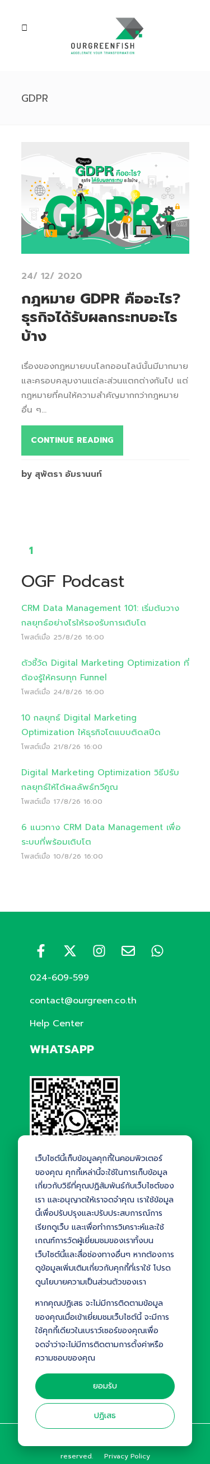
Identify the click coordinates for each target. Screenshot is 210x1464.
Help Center (56, 1023)
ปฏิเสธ (105, 1416)
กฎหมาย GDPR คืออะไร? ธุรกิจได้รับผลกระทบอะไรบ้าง (100, 318)
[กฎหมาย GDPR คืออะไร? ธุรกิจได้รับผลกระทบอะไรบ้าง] (105, 246)
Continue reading (72, 440)
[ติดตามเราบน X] (70, 951)
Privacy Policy (127, 1456)
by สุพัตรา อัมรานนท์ (61, 474)
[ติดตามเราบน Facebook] (41, 951)
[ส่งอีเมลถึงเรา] (128, 951)
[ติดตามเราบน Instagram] (99, 951)
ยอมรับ (105, 1386)
